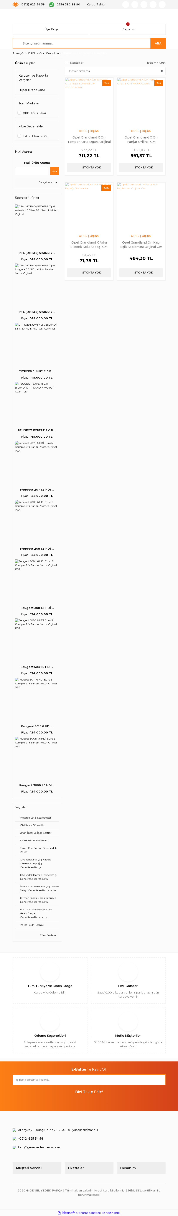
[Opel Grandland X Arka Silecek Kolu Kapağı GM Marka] (89, 207)
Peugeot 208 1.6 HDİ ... (37, 548)
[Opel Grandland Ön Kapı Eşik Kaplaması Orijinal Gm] (141, 207)
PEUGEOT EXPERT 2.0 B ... (37, 430)
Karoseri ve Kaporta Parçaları (85, 53)
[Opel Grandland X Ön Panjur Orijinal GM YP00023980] (141, 102)
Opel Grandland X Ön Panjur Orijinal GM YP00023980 (141, 139)
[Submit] (160, 1079)
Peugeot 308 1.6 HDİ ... (37, 608)
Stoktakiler (77, 62)
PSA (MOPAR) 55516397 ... (37, 253)
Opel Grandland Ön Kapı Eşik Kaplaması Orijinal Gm (141, 245)
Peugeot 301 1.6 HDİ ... (37, 726)
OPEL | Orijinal (89, 131)
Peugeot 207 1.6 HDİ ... (37, 489)
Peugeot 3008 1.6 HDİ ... (36, 785)
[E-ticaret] (88, 1213)
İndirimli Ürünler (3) (35, 136)
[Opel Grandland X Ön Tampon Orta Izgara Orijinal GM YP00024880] (89, 102)
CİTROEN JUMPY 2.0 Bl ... (37, 371)
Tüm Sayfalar (48, 935)
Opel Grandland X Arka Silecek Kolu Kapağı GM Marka (89, 245)
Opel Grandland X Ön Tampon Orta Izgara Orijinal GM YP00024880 (89, 139)
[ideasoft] (66, 1213)
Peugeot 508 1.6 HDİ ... (36, 667)
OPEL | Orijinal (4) (34, 113)
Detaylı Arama (47, 182)
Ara (54, 171)
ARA (158, 43)
